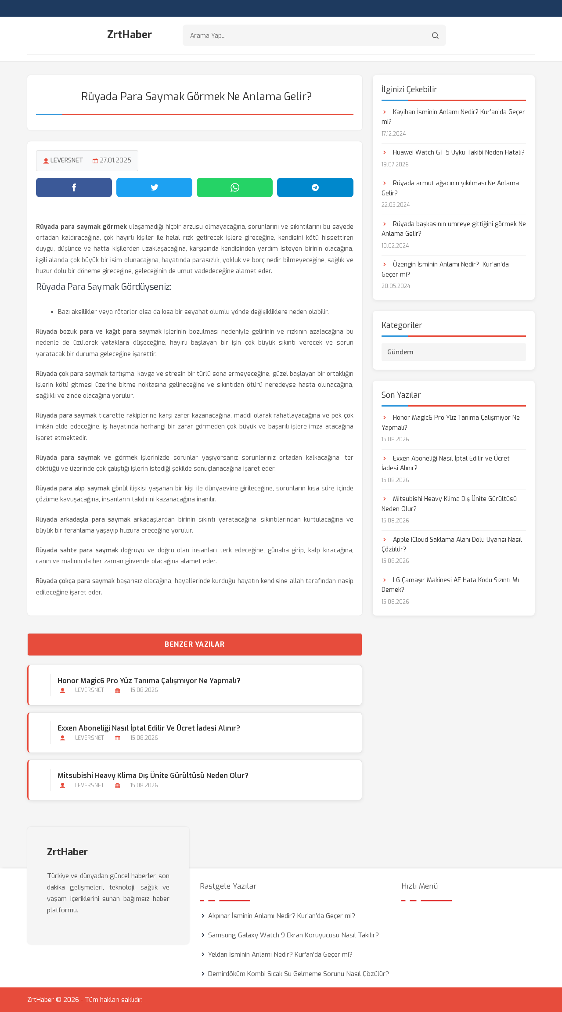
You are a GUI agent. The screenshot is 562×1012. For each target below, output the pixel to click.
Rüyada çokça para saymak (75, 581)
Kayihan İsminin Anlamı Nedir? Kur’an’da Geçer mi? (453, 117)
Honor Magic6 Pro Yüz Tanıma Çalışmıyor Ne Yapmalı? (149, 680)
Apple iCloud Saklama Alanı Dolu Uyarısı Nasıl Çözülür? (452, 545)
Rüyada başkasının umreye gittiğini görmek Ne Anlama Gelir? (454, 229)
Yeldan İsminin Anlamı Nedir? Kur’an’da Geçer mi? (280, 954)
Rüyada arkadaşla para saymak (83, 519)
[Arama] (435, 35)
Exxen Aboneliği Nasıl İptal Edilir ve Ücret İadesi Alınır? (149, 728)
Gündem (400, 352)
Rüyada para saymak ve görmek (86, 458)
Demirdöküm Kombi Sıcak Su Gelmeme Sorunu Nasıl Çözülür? (298, 973)
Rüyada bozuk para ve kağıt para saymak (99, 332)
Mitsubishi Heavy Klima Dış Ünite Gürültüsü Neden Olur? (153, 775)
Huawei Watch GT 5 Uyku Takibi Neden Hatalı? (458, 152)
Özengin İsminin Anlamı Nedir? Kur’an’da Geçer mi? (445, 269)
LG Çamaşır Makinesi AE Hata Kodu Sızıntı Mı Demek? (450, 585)
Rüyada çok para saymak (72, 374)
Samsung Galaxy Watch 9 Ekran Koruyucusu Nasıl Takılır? (293, 935)
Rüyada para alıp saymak (73, 488)
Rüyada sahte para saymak (77, 550)
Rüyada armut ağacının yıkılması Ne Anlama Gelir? (450, 188)
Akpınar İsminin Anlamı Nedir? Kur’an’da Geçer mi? (281, 915)
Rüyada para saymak (66, 415)
